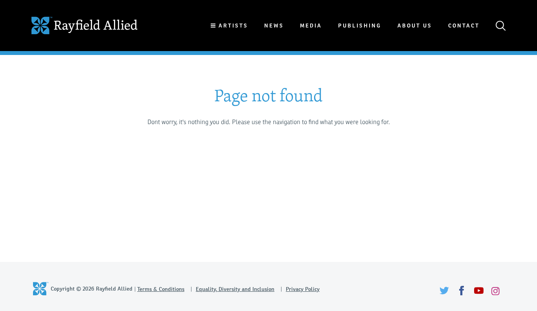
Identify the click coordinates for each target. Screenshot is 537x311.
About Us (414, 26)
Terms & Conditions (160, 289)
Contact (464, 26)
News (274, 26)
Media (311, 26)
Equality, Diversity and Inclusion (235, 289)
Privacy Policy (303, 289)
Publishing (359, 26)
